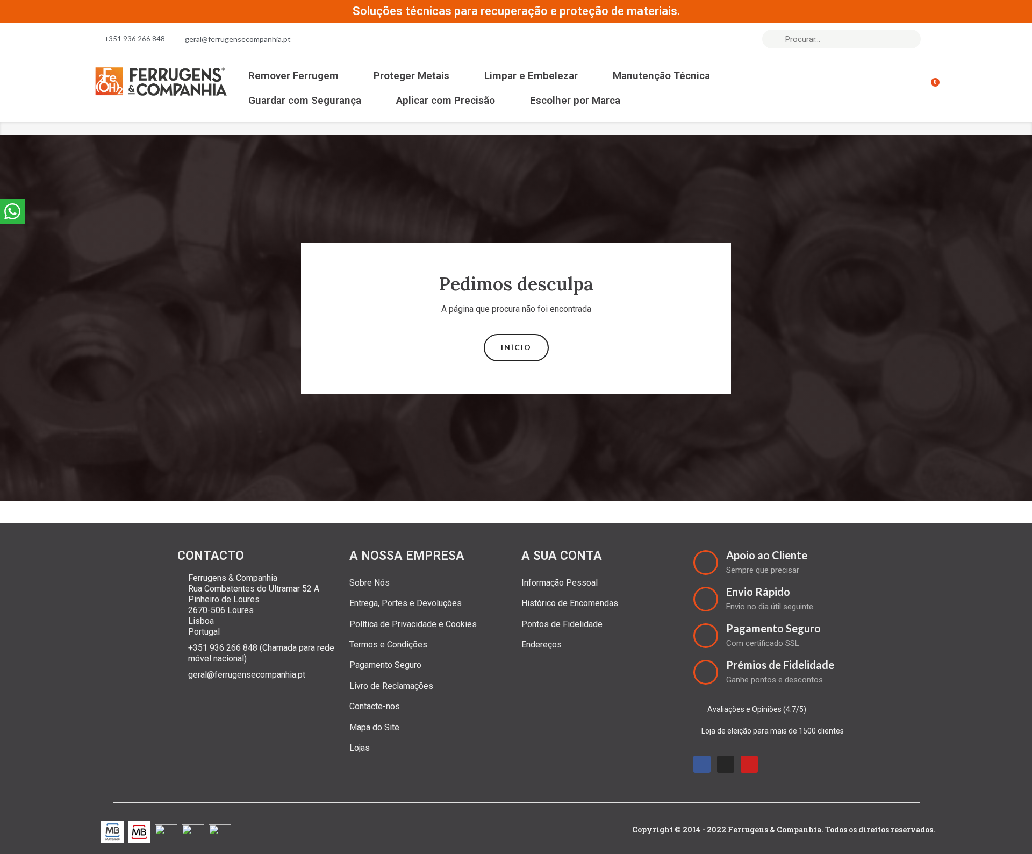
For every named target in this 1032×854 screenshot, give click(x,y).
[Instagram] (725, 764)
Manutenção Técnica (661, 75)
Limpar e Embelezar (531, 75)
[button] (516, 347)
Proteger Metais (411, 75)
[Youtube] (749, 764)
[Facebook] (702, 764)
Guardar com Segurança (304, 100)
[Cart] (930, 88)
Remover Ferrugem (293, 75)
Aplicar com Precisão (445, 100)
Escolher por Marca (575, 100)
